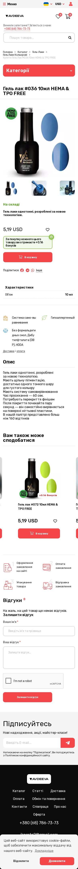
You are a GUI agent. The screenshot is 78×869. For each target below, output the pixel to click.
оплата (21, 351)
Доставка (8, 351)
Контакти (19, 807)
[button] (71, 4)
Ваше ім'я (10, 622)
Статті (37, 791)
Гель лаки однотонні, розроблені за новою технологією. (34, 213)
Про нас (60, 807)
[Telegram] (27, 270)
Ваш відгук (12, 642)
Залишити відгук (27, 697)
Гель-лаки (38, 52)
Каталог (22, 52)
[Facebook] (22, 270)
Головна (8, 52)
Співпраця (40, 807)
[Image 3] (67, 188)
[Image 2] (39, 188)
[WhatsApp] (32, 270)
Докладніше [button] (44, 851)
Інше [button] (39, 270)
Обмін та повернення (48, 799)
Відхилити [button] (21, 861)
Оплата (18, 799)
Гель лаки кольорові (15, 54)
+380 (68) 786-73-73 (17, 29)
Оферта (39, 814)
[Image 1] (10, 188)
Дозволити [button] (57, 861)
